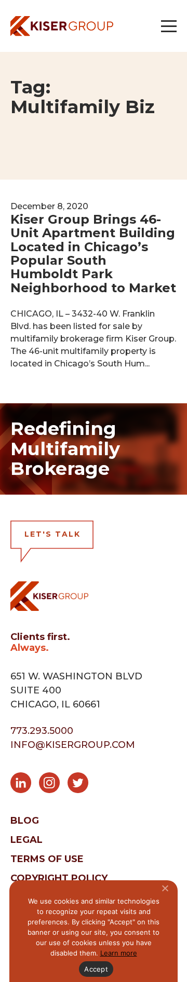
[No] (164, 888)
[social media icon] (24, 784)
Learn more (118, 953)
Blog (24, 820)
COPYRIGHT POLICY (59, 878)
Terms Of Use (47, 859)
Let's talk (52, 534)
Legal (26, 839)
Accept (96, 969)
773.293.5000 (41, 730)
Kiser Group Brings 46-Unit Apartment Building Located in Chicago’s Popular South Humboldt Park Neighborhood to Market (93, 253)
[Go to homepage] (61, 26)
